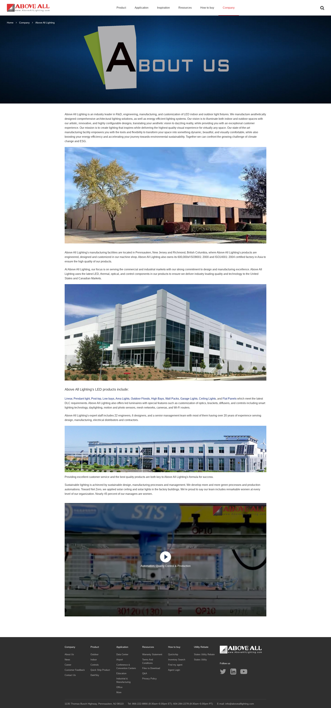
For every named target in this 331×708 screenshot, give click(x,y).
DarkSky (95, 675)
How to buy (207, 7)
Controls (95, 664)
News (67, 659)
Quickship (173, 654)
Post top (96, 398)
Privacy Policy (149, 678)
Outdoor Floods (140, 398)
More (118, 692)
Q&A (144, 673)
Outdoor (94, 654)
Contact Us (70, 675)
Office (119, 687)
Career (68, 664)
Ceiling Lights (207, 398)
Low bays (108, 398)
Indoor (94, 659)
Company (229, 7)
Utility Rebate (201, 647)
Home (10, 22)
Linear (68, 398)
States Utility (200, 659)
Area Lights (122, 398)
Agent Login (174, 670)
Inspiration (163, 7)
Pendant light (82, 398)
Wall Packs (172, 398)
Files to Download (151, 668)
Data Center (122, 654)
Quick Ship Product (100, 670)
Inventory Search (176, 659)
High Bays (157, 398)
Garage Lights (189, 398)
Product (121, 7)
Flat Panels (230, 398)
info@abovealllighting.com (239, 703)
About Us (69, 654)
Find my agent (175, 664)
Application (141, 7)
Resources (185, 7)
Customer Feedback (75, 670)
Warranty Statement (152, 654)
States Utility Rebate (204, 654)
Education (121, 673)
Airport (119, 659)
